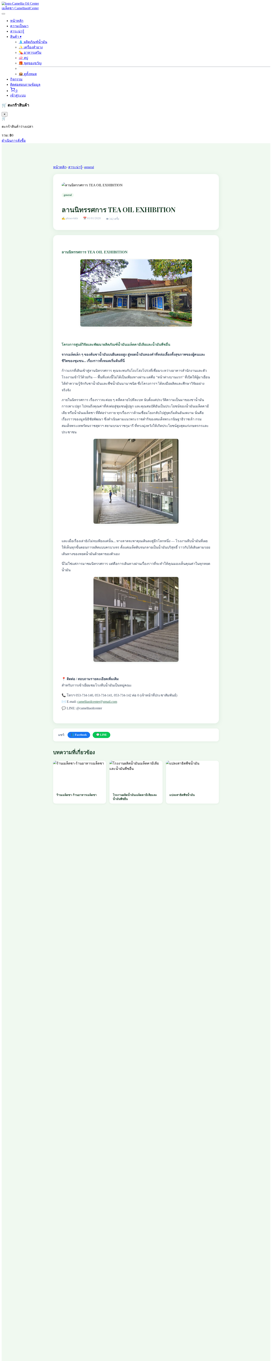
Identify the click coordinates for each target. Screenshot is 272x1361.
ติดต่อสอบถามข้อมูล (25, 84)
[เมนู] (3, 13)
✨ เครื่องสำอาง (31, 47)
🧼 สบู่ (23, 58)
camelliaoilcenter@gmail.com (97, 701)
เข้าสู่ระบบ (18, 95)
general (89, 167)
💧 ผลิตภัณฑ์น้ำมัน (33, 42)
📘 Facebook (79, 734)
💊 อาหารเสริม (30, 52)
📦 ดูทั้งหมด (28, 74)
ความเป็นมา (19, 26)
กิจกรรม (16, 79)
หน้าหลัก (16, 20)
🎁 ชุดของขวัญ (30, 63)
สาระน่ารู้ (17, 31)
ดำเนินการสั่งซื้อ (14, 140)
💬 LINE (101, 734)
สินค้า (15, 36)
